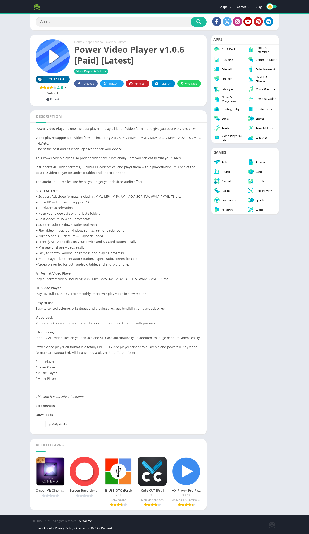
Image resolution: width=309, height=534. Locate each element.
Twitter (113, 83)
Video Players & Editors (110, 42)
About (48, 528)
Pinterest (140, 83)
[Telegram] (268, 21)
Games (241, 7)
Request (106, 528)
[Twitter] (227, 21)
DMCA (94, 528)
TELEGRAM (56, 79)
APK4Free (85, 521)
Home (78, 42)
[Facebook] (216, 21)
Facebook (88, 83)
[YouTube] (247, 21)
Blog (258, 7)
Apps (223, 7)
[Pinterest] (258, 21)
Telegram (165, 83)
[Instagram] (237, 21)
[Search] (199, 22)
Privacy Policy (64, 528)
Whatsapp (191, 83)
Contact (81, 528)
